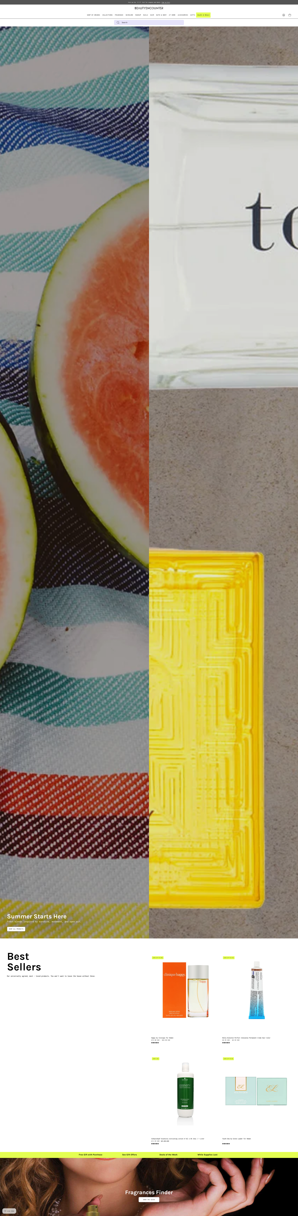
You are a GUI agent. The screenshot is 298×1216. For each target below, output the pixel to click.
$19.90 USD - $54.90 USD (160, 1040)
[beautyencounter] (149, 8)
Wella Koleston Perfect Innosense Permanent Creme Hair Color (246, 1038)
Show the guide (149, 1199)
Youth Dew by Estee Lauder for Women (236, 1139)
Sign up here (166, 2)
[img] (155, 1043)
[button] (107, 15)
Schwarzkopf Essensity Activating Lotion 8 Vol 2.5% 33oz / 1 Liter (177, 1139)
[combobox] (149, 22)
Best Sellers (10, 961)
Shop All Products (16, 929)
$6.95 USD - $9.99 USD (230, 1040)
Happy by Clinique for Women (162, 1038)
